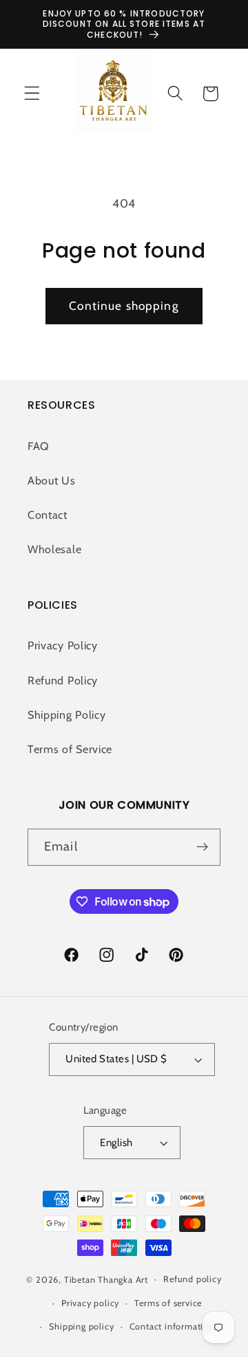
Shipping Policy (66, 714)
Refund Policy (63, 680)
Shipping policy (81, 1326)
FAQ (38, 446)
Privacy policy (90, 1303)
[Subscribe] (202, 847)
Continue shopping (124, 305)
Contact (48, 515)
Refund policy (192, 1279)
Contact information (172, 1326)
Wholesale (54, 549)
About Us (52, 480)
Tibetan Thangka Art (106, 1279)
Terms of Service (70, 749)
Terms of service (168, 1303)
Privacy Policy (63, 645)
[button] (32, 93)
